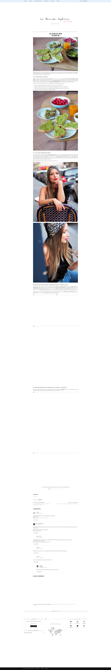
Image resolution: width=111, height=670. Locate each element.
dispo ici (69, 156)
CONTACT (53, 1)
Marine (37, 512)
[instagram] (81, 1)
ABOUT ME (38, 668)
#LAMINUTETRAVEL (38, 1)
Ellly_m (37, 556)
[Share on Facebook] (38, 499)
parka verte (76, 287)
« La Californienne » (51, 156)
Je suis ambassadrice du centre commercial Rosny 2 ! (41, 503)
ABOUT (25, 1)
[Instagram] (7, 647)
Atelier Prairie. (40, 292)
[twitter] (80, 1)
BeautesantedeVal (40, 523)
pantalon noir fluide (51, 288)
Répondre (39, 571)
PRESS (58, 1)
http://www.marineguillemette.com (42, 517)
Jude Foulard (61, 390)
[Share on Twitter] (40, 499)
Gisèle (59, 78)
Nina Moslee (38, 536)
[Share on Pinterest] (41, 499)
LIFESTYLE (46, 1)
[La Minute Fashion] (55, 19)
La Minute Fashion (30, 668)
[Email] (85, 1)
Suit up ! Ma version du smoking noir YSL (67, 503)
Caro (56, 78)
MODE (30, 1)
